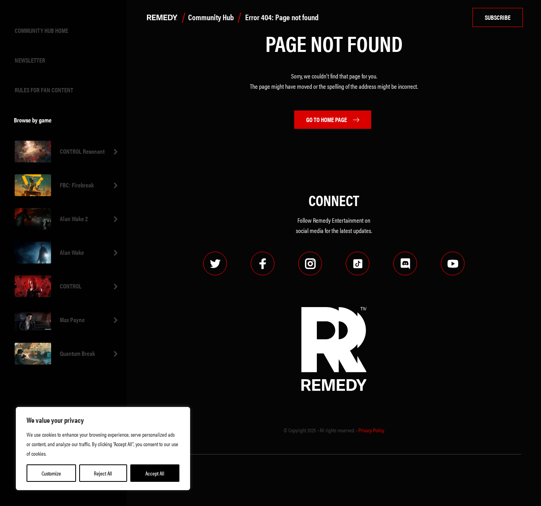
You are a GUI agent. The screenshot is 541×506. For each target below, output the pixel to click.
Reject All (103, 473)
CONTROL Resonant (82, 151)
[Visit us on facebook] (262, 263)
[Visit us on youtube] (453, 263)
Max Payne (72, 319)
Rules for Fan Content (44, 89)
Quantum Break (77, 353)
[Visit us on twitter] (215, 263)
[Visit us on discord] (405, 263)
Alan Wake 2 (74, 218)
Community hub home (41, 30)
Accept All (154, 473)
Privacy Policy (371, 430)
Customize (51, 473)
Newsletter (30, 60)
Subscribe (498, 17)
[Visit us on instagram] (310, 263)
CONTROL (71, 285)
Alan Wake (72, 252)
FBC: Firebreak (77, 184)
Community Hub (211, 17)
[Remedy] (160, 18)
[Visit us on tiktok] (358, 263)
